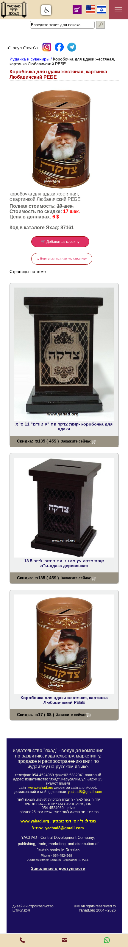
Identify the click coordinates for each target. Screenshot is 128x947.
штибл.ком (21, 910)
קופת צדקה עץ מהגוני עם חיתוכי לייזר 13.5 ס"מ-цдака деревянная (64, 563)
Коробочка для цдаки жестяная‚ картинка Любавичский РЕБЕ (64, 700)
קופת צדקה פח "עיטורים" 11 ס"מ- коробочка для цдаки (64, 426)
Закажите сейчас (76, 441)
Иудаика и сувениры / (31, 59)
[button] (46, 10)
